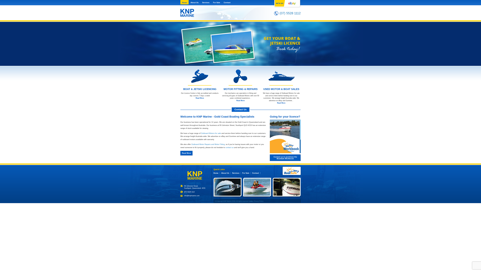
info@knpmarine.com (192, 196)
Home (184, 3)
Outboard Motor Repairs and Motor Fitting (208, 144)
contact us (229, 147)
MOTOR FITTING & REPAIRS (241, 89)
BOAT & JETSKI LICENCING (199, 89)
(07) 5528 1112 (290, 13)
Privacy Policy (258, 201)
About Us (195, 3)
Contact (227, 3)
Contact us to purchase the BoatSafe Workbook (285, 158)
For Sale (216, 3)
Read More (200, 98)
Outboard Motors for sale (211, 133)
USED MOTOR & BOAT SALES (281, 89)
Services (205, 3)
